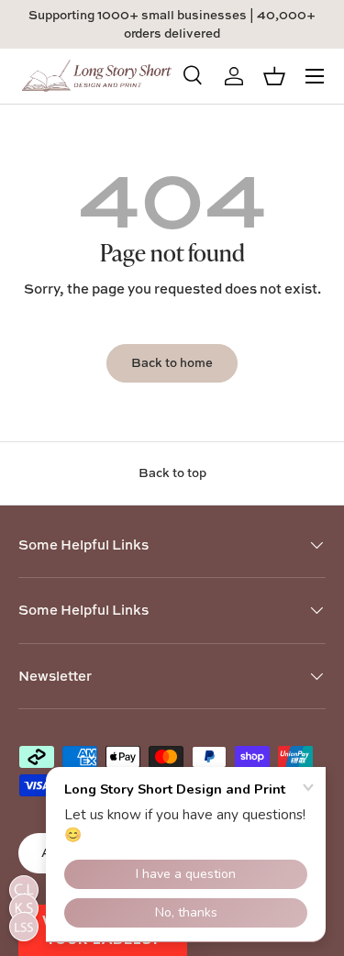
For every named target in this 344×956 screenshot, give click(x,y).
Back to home (172, 362)
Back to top (172, 472)
